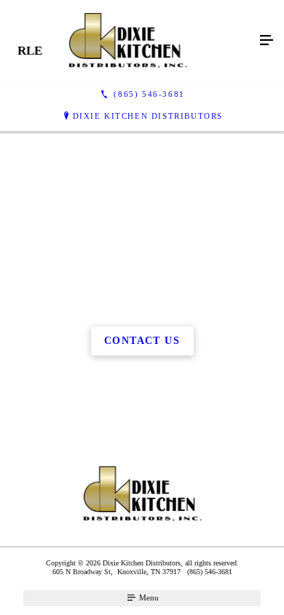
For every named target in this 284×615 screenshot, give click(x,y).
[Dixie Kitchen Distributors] (127, 41)
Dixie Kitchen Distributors (148, 115)
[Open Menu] (266, 41)
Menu (148, 597)
